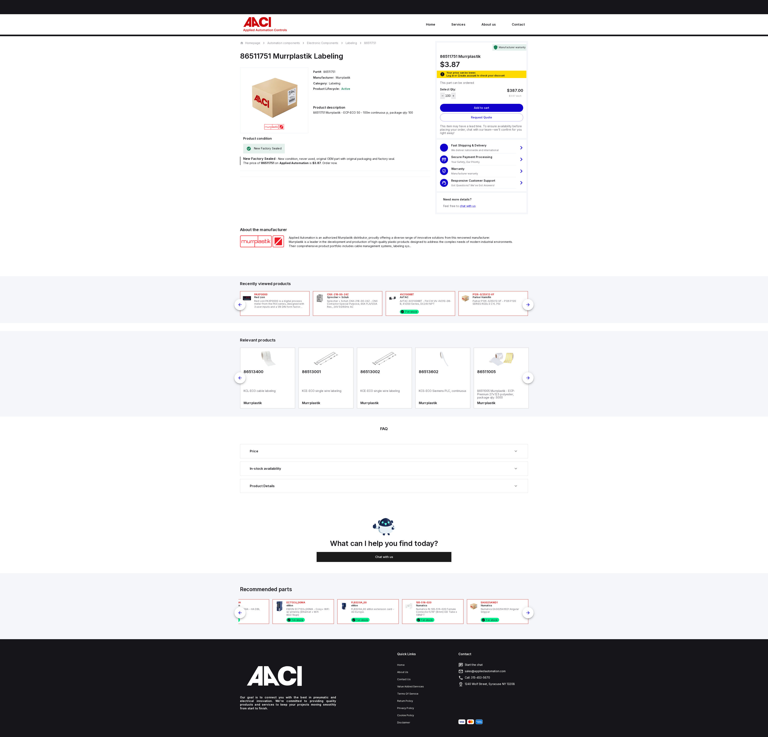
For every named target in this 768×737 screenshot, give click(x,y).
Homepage (252, 42)
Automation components (283, 43)
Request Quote (481, 117)
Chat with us (384, 557)
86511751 (370, 43)
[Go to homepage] (288, 676)
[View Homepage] (265, 24)
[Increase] (453, 96)
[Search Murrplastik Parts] (262, 246)
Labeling (351, 43)
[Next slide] (528, 304)
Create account (467, 75)
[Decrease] (442, 96)
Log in (450, 75)
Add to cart (481, 107)
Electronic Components (322, 43)
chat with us (468, 206)
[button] (481, 147)
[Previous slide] (240, 304)
